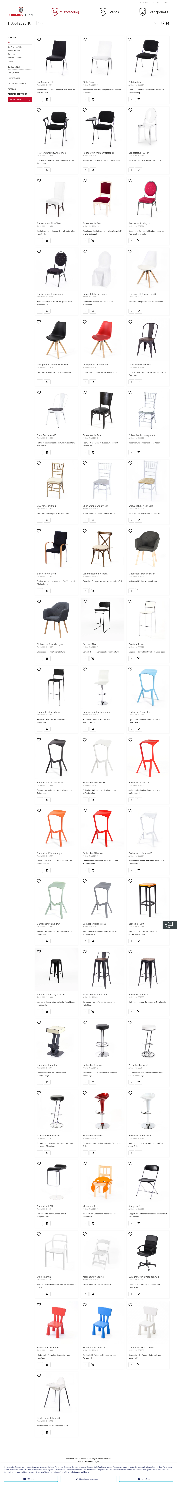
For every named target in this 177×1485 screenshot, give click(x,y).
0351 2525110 (19, 23)
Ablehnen (30, 1479)
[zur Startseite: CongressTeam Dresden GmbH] (21, 11)
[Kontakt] (170, 925)
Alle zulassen (146, 1479)
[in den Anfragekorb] (47, 99)
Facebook (89, 1461)
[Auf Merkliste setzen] (38, 39)
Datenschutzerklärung (80, 1472)
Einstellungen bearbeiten (88, 1479)
